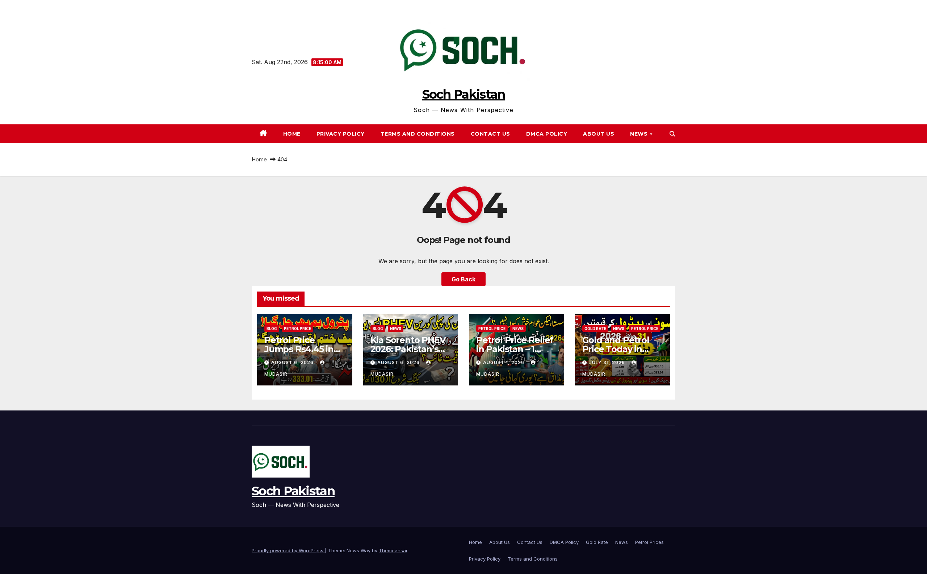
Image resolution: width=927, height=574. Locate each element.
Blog (272, 328)
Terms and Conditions (418, 134)
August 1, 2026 (504, 362)
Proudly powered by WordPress (288, 550)
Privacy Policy (340, 134)
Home (292, 134)
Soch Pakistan (463, 94)
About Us (598, 134)
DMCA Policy (546, 134)
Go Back (463, 279)
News (621, 542)
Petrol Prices (649, 542)
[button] (672, 133)
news (639, 134)
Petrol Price (297, 328)
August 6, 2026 (293, 362)
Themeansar (393, 550)
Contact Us (490, 134)
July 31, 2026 (607, 362)
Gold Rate (595, 328)
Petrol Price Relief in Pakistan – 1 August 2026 (514, 349)
